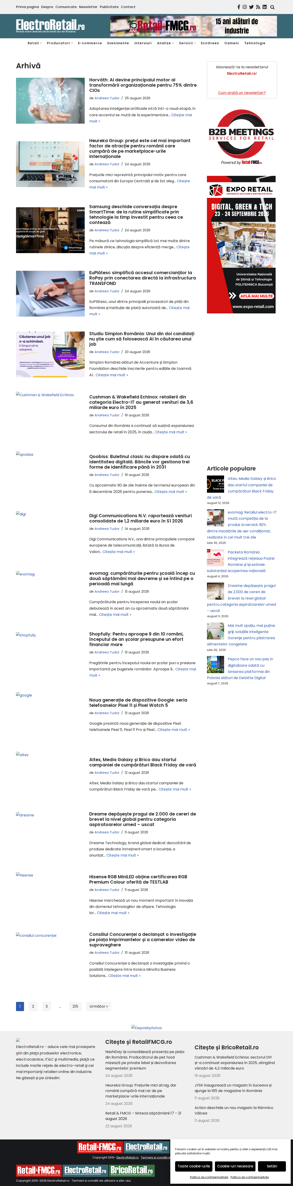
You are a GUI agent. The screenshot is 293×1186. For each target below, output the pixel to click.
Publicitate (109, 7)
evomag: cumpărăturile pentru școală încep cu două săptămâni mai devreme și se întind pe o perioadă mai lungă (142, 578)
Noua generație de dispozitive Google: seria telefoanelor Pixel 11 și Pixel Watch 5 (138, 702)
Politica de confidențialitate (209, 1177)
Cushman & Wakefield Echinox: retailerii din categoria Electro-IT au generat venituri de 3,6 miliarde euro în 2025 (141, 402)
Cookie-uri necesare (235, 1166)
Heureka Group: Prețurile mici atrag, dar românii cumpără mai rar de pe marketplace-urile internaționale (140, 1091)
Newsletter (88, 7)
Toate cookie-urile (194, 1166)
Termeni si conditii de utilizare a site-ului (101, 1181)
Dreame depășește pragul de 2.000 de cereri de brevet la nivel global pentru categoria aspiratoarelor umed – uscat (142, 819)
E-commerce (90, 43)
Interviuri (143, 43)
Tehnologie (255, 43)
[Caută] (271, 7)
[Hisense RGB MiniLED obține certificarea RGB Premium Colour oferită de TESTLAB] (50, 895)
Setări (272, 1166)
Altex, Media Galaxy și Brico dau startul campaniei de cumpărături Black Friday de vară (142, 762)
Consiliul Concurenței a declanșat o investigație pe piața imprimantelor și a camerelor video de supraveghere (142, 939)
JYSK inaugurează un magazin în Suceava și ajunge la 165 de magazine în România (233, 1088)
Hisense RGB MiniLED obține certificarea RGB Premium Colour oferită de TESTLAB (138, 879)
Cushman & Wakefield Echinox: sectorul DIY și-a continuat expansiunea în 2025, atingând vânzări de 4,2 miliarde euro (235, 1063)
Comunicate (66, 7)
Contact (128, 7)
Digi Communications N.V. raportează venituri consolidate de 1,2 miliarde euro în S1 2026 (140, 518)
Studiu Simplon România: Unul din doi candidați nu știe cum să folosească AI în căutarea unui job (141, 339)
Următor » (99, 1006)
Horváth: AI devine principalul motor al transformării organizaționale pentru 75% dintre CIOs (143, 85)
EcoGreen (210, 43)
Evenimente (118, 43)
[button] (41, 43)
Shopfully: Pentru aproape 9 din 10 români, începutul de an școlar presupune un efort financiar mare (136, 639)
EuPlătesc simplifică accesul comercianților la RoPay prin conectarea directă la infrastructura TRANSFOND (142, 278)
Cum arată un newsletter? (242, 92)
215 (75, 1006)
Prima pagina (27, 7)
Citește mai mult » (112, 375)
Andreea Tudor (107, 98)
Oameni (231, 43)
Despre (47, 7)
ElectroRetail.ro (128, 1157)
